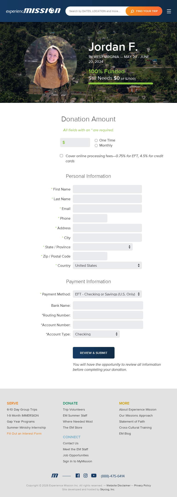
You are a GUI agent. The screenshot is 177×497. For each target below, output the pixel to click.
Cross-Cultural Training (135, 427)
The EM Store (72, 427)
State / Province (58, 247)
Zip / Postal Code (57, 256)
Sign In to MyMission (77, 461)
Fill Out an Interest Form (24, 433)
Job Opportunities (76, 455)
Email (66, 208)
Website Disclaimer (118, 485)
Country (64, 265)
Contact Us (71, 443)
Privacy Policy (142, 485)
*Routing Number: (56, 315)
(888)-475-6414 (113, 476)
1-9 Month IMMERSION (23, 415)
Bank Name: (61, 305)
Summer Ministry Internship (26, 427)
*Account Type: (58, 334)
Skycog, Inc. (107, 489)
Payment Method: (56, 294)
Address (64, 228)
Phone (65, 218)
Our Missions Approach (136, 415)
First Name (62, 189)
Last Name (62, 199)
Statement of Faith (132, 421)
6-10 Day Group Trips (22, 409)
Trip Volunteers (74, 409)
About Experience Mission (137, 409)
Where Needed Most (78, 421)
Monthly (105, 145)
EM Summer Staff (75, 415)
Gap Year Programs (21, 421)
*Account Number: (56, 325)
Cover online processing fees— (114, 158)
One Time (107, 140)
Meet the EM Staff (75, 449)
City (67, 238)
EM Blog (125, 433)
